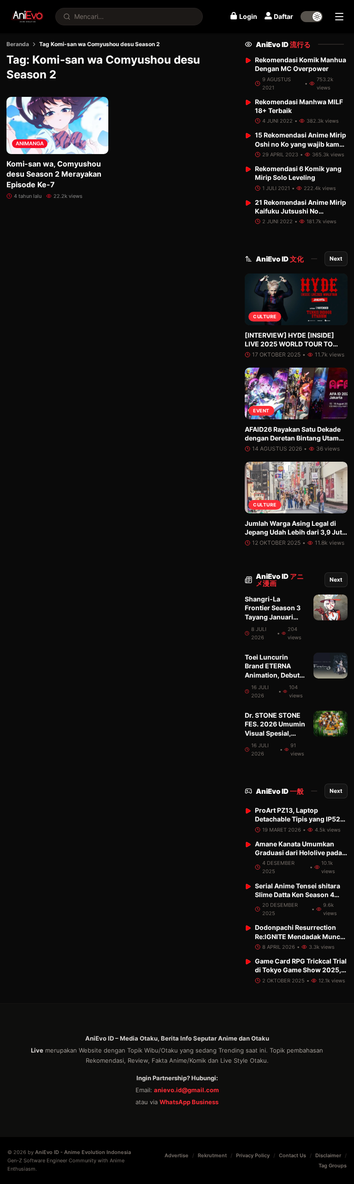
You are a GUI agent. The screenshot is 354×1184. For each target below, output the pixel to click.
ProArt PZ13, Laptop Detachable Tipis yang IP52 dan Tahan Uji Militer (297, 819)
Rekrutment (212, 1155)
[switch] (312, 16)
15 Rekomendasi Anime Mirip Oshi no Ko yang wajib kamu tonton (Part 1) (300, 144)
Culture (265, 316)
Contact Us (292, 1155)
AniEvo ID (283, 44)
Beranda (17, 44)
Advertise (177, 1155)
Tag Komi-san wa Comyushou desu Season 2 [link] (99, 44)
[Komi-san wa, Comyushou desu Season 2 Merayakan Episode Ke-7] (57, 125)
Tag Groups (333, 1165)
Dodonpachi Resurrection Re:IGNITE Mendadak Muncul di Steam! (300, 936)
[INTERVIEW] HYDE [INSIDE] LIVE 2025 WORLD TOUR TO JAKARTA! (289, 344)
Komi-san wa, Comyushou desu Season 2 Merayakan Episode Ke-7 (53, 174)
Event (261, 410)
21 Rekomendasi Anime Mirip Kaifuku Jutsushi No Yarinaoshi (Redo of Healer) (300, 211)
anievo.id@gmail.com (186, 1090)
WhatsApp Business (188, 1102)
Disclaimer (328, 1155)
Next (336, 258)
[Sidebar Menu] (339, 16)
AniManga (30, 143)
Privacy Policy (253, 1155)
